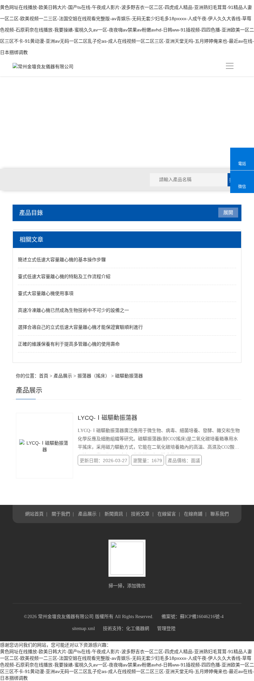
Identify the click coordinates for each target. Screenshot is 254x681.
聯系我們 (219, 513)
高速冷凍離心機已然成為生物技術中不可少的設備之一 (73, 310)
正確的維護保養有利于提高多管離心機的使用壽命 (69, 344)
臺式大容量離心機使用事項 (45, 293)
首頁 (43, 375)
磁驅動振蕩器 (129, 375)
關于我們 (61, 513)
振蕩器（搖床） (93, 375)
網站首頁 (34, 513)
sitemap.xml (83, 628)
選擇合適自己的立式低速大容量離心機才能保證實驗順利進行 (80, 327)
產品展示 (63, 375)
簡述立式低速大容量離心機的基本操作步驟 (62, 259)
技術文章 (140, 513)
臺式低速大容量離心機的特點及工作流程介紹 (64, 276)
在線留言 (166, 513)
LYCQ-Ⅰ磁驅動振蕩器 (107, 417)
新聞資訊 (114, 513)
